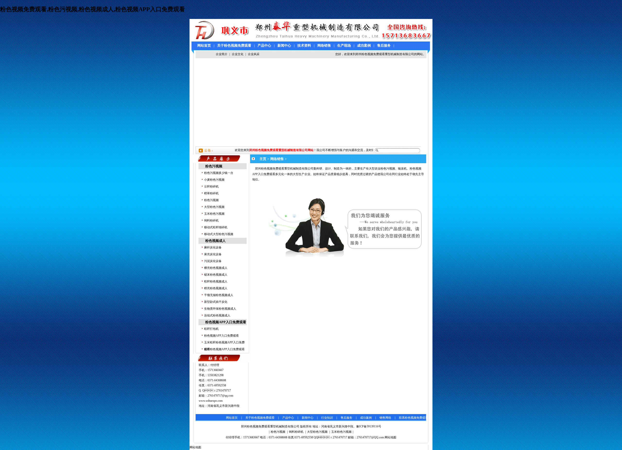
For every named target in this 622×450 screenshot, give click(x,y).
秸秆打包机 (211, 329)
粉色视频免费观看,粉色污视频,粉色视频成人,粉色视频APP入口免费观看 (92, 9)
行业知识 (327, 417)
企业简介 (221, 54)
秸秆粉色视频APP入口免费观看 (224, 349)
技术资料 (304, 45)
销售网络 (385, 417)
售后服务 (384, 45)
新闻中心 (284, 45)
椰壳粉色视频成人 (215, 268)
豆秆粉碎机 (211, 186)
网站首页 (204, 45)
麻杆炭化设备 (213, 247)
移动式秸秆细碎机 (215, 227)
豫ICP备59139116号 (368, 426)
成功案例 (364, 45)
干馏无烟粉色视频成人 (218, 295)
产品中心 (264, 45)
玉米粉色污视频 (214, 213)
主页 (262, 159)
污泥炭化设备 (213, 261)
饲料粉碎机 (211, 220)
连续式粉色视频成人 (217, 315)
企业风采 (253, 54)
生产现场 (344, 45)
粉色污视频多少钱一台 (218, 173)
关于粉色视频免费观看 (234, 45)
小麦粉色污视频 (214, 179)
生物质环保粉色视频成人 (220, 308)
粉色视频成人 (215, 241)
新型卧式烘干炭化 (215, 302)
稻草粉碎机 (211, 193)
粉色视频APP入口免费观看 (225, 322)
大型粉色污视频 (214, 207)
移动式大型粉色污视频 (218, 234)
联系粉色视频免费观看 (413, 417)
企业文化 (237, 54)
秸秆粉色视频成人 (215, 281)
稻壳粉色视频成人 (215, 288)
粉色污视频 (213, 166)
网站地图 (390, 437)
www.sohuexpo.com (211, 400)
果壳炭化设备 (213, 254)
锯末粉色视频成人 (215, 274)
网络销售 (324, 45)
